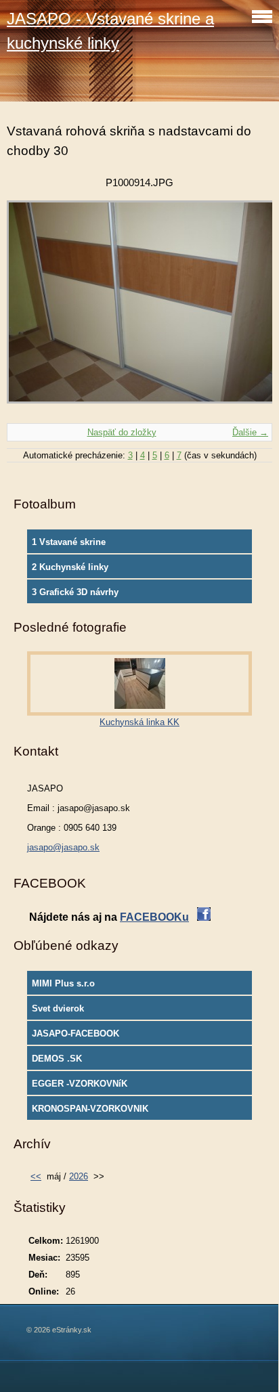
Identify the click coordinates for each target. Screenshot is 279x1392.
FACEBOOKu (154, 917)
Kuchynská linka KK (139, 722)
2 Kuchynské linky (70, 567)
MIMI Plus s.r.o (63, 983)
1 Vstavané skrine (69, 542)
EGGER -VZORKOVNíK (79, 1084)
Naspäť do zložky (121, 432)
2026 (78, 1176)
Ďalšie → (250, 432)
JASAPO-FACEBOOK (75, 1033)
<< (35, 1176)
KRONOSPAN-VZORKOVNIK (90, 1109)
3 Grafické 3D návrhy (75, 592)
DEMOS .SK (57, 1058)
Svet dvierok (58, 1008)
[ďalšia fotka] (250, 308)
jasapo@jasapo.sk (63, 847)
